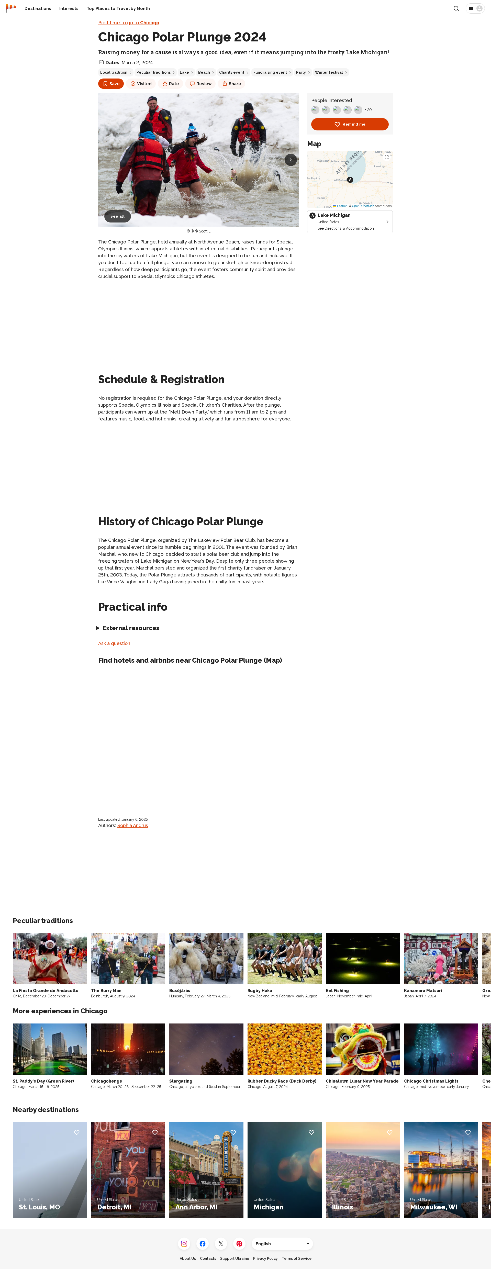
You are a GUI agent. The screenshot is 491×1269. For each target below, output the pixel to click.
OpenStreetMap (363, 206)
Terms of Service (296, 1258)
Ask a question (114, 643)
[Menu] (475, 8)
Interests (69, 8)
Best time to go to (128, 22)
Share (235, 83)
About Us (188, 1258)
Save (114, 83)
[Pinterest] (239, 1244)
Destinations (38, 8)
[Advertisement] (198, 320)
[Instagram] (184, 1244)
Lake (184, 72)
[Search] (456, 8)
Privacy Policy (265, 1258)
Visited (144, 83)
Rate (174, 83)
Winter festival (329, 72)
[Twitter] (221, 1244)
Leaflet (341, 206)
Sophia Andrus (132, 825)
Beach (204, 72)
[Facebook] (202, 1244)
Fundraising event (270, 72)
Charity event (231, 72)
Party (301, 72)
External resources (130, 628)
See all (117, 216)
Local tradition (113, 72)
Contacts (208, 1258)
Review (203, 83)
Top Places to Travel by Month (118, 8)
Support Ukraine (234, 1258)
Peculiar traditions (154, 72)
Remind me (354, 124)
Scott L (204, 231)
